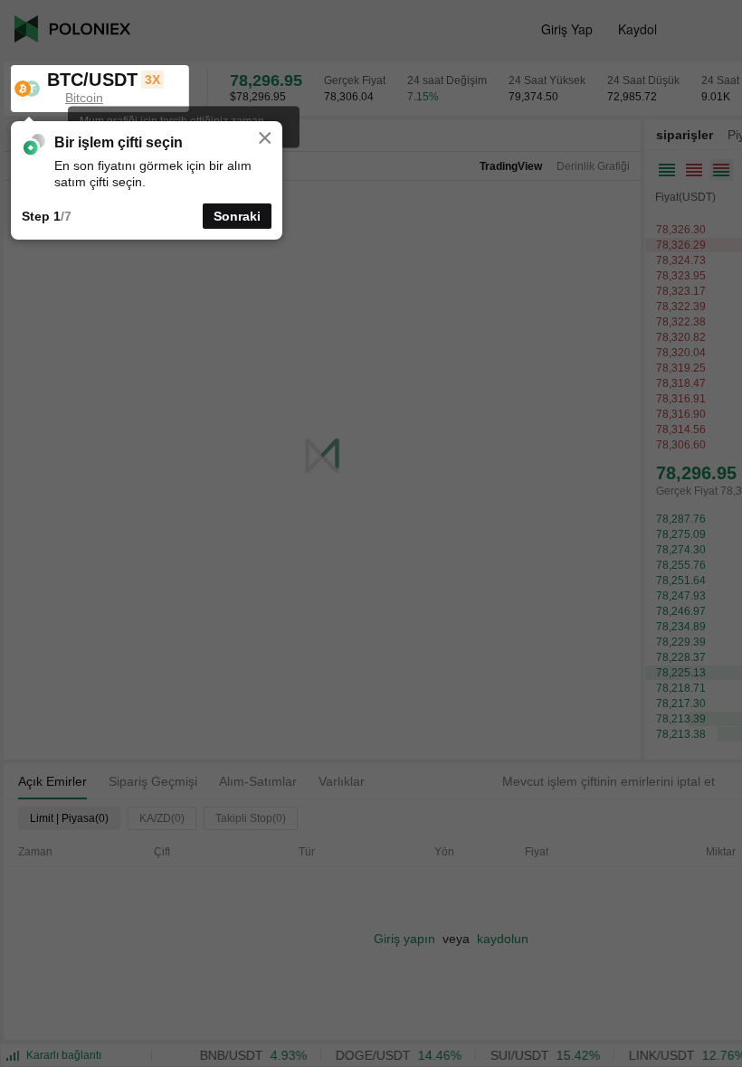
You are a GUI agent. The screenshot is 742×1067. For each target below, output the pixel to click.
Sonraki (237, 216)
